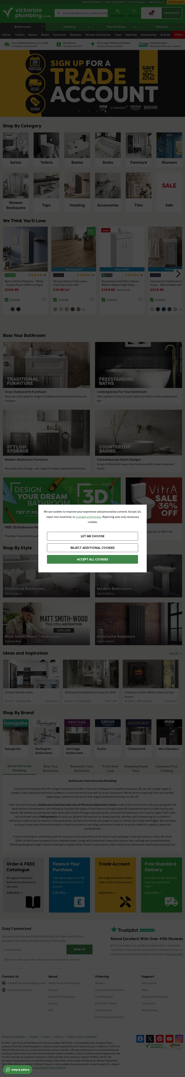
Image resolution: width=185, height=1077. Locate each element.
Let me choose (92, 536)
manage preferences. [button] (89, 517)
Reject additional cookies (92, 548)
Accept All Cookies (92, 559)
